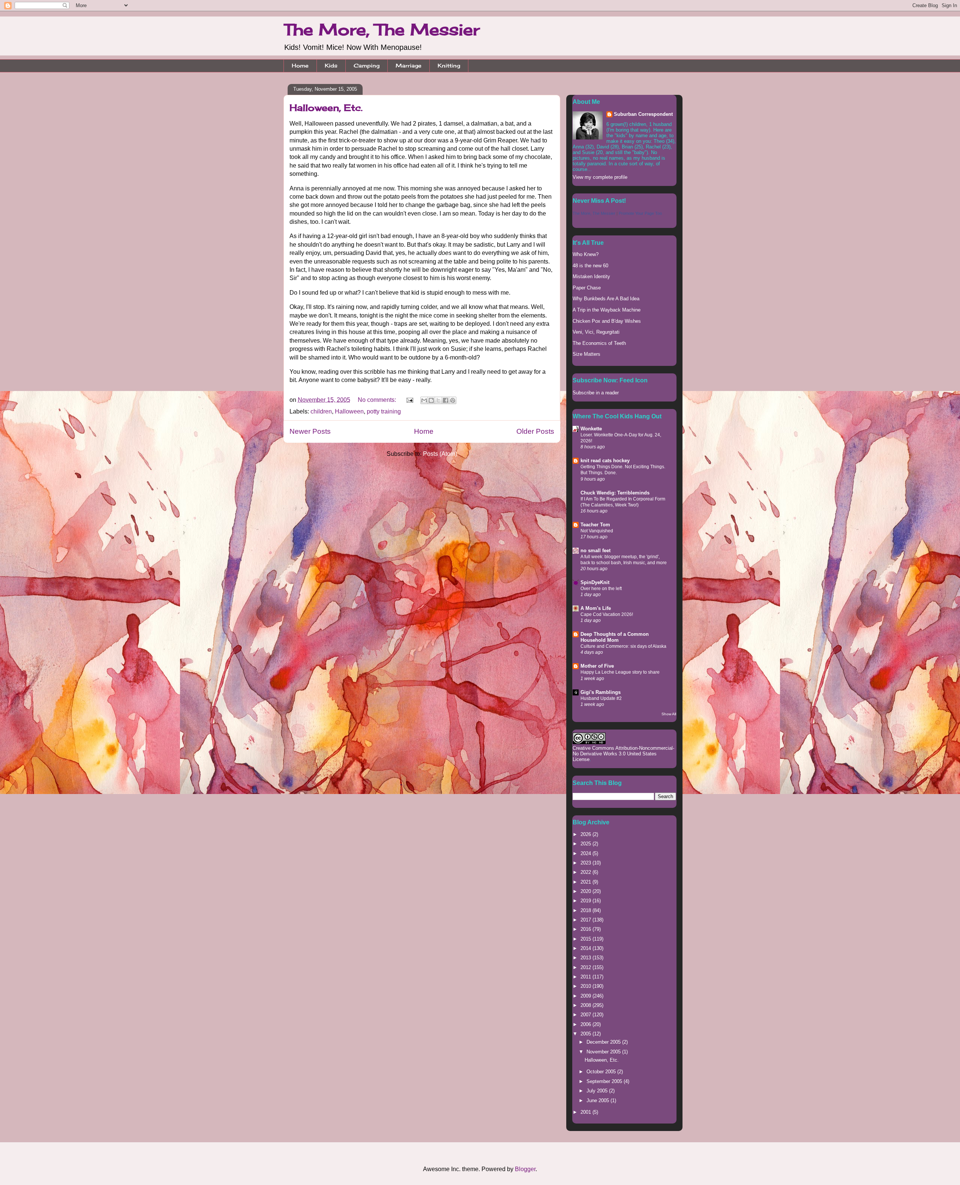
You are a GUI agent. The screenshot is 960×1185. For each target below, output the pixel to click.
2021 (586, 882)
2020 (586, 891)
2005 (586, 1034)
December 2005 (604, 1042)
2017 (586, 920)
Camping (367, 65)
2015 (586, 939)
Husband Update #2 (601, 698)
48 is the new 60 (590, 265)
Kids (331, 65)
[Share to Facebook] (445, 400)
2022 (586, 872)
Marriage (409, 65)
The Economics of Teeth (599, 343)
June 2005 (598, 1100)
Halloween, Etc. (326, 107)
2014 (586, 948)
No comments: (378, 400)
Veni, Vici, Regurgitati (596, 332)
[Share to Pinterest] (452, 400)
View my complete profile (600, 177)
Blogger (525, 1169)
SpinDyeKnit (594, 582)
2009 (586, 996)
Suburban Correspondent (643, 114)
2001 (586, 1112)
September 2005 (605, 1081)
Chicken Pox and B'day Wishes (607, 321)
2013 (586, 957)
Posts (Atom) (440, 454)
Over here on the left (601, 588)
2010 (586, 986)
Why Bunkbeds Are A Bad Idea (606, 298)
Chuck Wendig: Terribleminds (615, 493)
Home (300, 65)
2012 (586, 967)
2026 (586, 834)
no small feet (595, 550)
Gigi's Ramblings (600, 692)
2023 (586, 863)
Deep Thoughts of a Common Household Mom (614, 637)
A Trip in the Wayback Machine (606, 310)
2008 (586, 1005)
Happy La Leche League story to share (620, 672)
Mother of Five (597, 666)
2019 (586, 900)
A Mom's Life (595, 608)
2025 (586, 843)
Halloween (349, 411)
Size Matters (586, 354)
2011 (586, 977)
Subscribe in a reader (596, 392)
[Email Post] (409, 400)
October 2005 (601, 1071)
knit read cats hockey (605, 460)
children (321, 411)
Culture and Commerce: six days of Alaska (623, 646)
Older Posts (535, 431)
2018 (586, 910)
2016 (586, 929)
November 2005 (604, 1052)
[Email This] (424, 400)
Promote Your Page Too (640, 213)
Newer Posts (310, 431)
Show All (669, 714)
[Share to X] (438, 400)
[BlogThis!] (431, 400)
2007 (586, 1014)
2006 (586, 1024)
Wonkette (591, 428)
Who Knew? (585, 254)
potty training (384, 411)
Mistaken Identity (591, 276)
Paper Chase (587, 288)
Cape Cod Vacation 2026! (606, 614)
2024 (586, 853)
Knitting (449, 65)
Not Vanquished (596, 530)
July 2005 (597, 1091)
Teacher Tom (595, 524)
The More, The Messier (382, 29)
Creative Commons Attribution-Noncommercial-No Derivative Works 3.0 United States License (623, 753)
